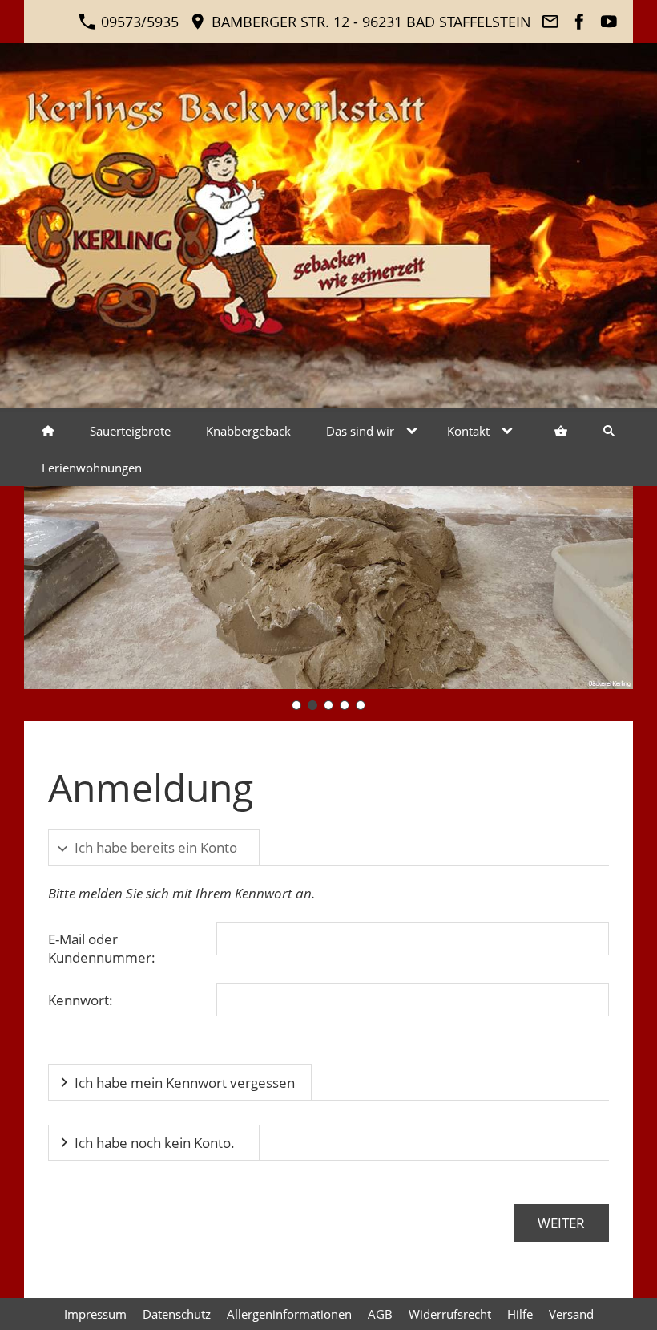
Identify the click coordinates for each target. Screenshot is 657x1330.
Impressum (95, 1314)
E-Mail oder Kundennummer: (101, 948)
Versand (571, 1314)
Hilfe (520, 1314)
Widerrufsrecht (450, 1314)
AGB (380, 1314)
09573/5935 (138, 21)
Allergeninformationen (289, 1314)
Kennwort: (80, 1000)
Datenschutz (177, 1314)
